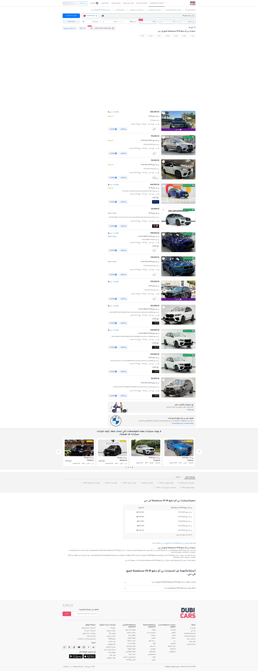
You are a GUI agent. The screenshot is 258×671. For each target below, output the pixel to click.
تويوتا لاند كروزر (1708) (186, 483)
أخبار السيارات (91, 636)
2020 (151, 36)
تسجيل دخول (69, 3)
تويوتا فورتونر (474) (187, 488)
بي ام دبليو (152, 641)
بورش (154, 660)
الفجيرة (173, 643)
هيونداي (153, 649)
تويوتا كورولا (131, 649)
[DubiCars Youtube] (79, 647)
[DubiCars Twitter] (69, 647)
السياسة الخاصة (190, 636)
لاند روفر (153, 646)
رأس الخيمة (172, 646)
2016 (184, 36)
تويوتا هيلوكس (131, 652)
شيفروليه (152, 652)
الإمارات (173, 630)
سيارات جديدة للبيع (89, 633)
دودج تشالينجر (110, 647)
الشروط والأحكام (190, 633)
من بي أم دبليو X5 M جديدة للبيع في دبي (174, 543)
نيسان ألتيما (131, 641)
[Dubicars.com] (188, 613)
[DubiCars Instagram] (84, 647)
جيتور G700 (111, 639)
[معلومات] (113, 28)
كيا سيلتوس (111, 644)
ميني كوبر (112, 655)
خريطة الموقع (91, 625)
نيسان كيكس (110, 636)
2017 (159, 36)
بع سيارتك (83, 3)
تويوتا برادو (132, 635)
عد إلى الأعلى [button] (69, 605)
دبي (174, 641)
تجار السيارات (191, 644)
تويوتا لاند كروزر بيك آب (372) (166, 488)
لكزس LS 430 (131, 660)
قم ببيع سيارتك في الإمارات (86, 639)
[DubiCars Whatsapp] (64, 647)
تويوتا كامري (131, 638)
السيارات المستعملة (89, 628)
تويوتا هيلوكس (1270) (166, 483)
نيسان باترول (131, 633)
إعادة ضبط (71, 21)
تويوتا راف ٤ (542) (111, 483)
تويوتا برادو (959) (147, 483)
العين (174, 635)
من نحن (193, 631)
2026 (168, 36)
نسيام (153, 635)
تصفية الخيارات (89, 15)
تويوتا (154, 630)
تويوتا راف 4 (132, 643)
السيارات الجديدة (90, 631)
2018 (176, 36)
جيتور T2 (112, 628)
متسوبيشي (152, 654)
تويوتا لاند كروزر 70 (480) (91, 483)
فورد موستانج (131, 646)
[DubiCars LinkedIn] (94, 647)
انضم (67, 614)
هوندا (154, 657)
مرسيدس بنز (151, 633)
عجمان (173, 638)
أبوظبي (173, 633)
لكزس (153, 638)
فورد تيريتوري (111, 658)
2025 (142, 36)
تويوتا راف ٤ (111, 652)
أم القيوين (172, 652)
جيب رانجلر (132, 654)
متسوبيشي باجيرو (130, 657)
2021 (193, 36)
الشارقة (173, 649)
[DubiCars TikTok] (74, 647)
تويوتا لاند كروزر (130, 630)
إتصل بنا (193, 628)
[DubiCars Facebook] (89, 647)
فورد (154, 643)
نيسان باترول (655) (129, 483)
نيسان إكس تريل (109, 650)
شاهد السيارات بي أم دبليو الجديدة (183, 423)
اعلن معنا (192, 642)
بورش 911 (112, 633)
